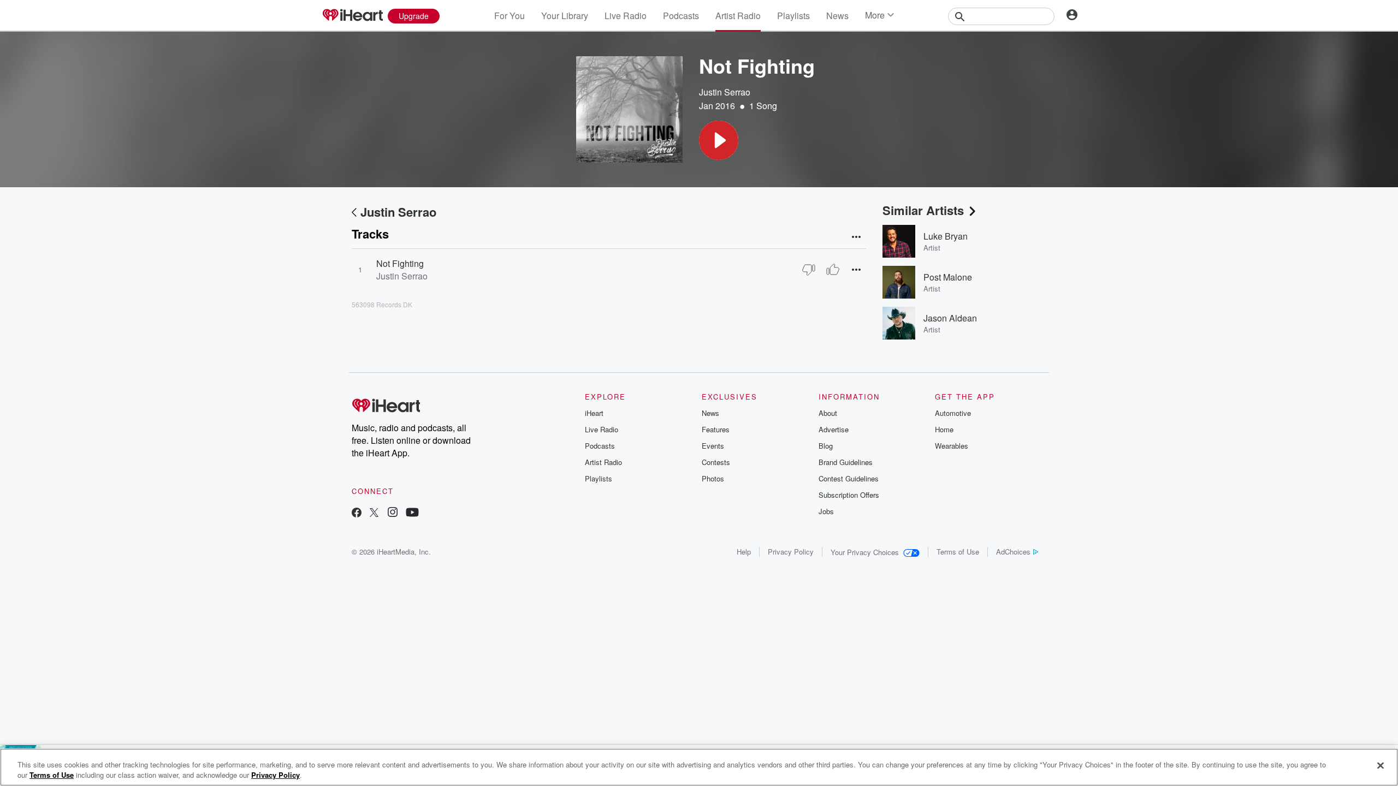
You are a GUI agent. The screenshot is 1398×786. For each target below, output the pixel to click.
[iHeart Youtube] (412, 513)
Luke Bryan (945, 236)
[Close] (1381, 766)
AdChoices (1013, 551)
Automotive (953, 413)
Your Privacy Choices (865, 552)
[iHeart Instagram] (393, 513)
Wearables (951, 445)
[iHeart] (352, 16)
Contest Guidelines (849, 478)
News (837, 15)
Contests (716, 462)
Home (944, 429)
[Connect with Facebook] (357, 513)
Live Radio (626, 15)
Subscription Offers (849, 495)
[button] (718, 140)
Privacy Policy (791, 551)
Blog (826, 445)
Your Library (564, 15)
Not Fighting (400, 263)
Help (744, 551)
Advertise (834, 429)
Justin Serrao (724, 92)
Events (713, 445)
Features (716, 429)
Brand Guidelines (846, 462)
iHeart (594, 413)
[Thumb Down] (809, 270)
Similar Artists (923, 210)
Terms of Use (958, 551)
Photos (713, 478)
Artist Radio (738, 15)
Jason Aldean (950, 318)
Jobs (826, 511)
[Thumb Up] (833, 270)
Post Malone (947, 277)
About (828, 413)
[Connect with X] (374, 513)
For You (509, 15)
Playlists (793, 15)
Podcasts (681, 15)
